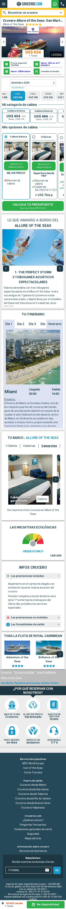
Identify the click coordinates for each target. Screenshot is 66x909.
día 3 (32, 324)
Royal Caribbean (46, 672)
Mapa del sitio (33, 838)
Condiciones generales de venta (33, 829)
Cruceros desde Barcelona (33, 789)
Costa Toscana (33, 772)
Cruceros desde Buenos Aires (33, 803)
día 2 (20, 324)
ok (57, 870)
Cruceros (6, 672)
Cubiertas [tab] (29, 446)
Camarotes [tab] (49, 446)
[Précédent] (6, 268)
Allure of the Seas (11, 677)
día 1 (8, 324)
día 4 (44, 324)
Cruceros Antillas (24, 672)
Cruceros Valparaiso (33, 807)
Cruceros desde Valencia (33, 793)
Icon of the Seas (33, 767)
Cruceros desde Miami (33, 784)
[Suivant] (60, 268)
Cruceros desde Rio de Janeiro (33, 798)
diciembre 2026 (20, 82)
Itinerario (55, 324)
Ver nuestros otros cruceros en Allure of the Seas (33, 512)
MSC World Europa (33, 763)
